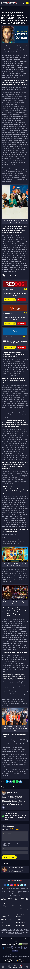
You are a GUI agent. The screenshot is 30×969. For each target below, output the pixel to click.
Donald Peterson (12, 792)
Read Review (8, 299)
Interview (6, 8)
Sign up (27, 3)
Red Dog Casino (8, 289)
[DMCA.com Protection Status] (23, 944)
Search (24, 3)
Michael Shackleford (15, 868)
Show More (21, 299)
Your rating (5, 829)
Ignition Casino (7, 313)
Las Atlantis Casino (9, 337)
